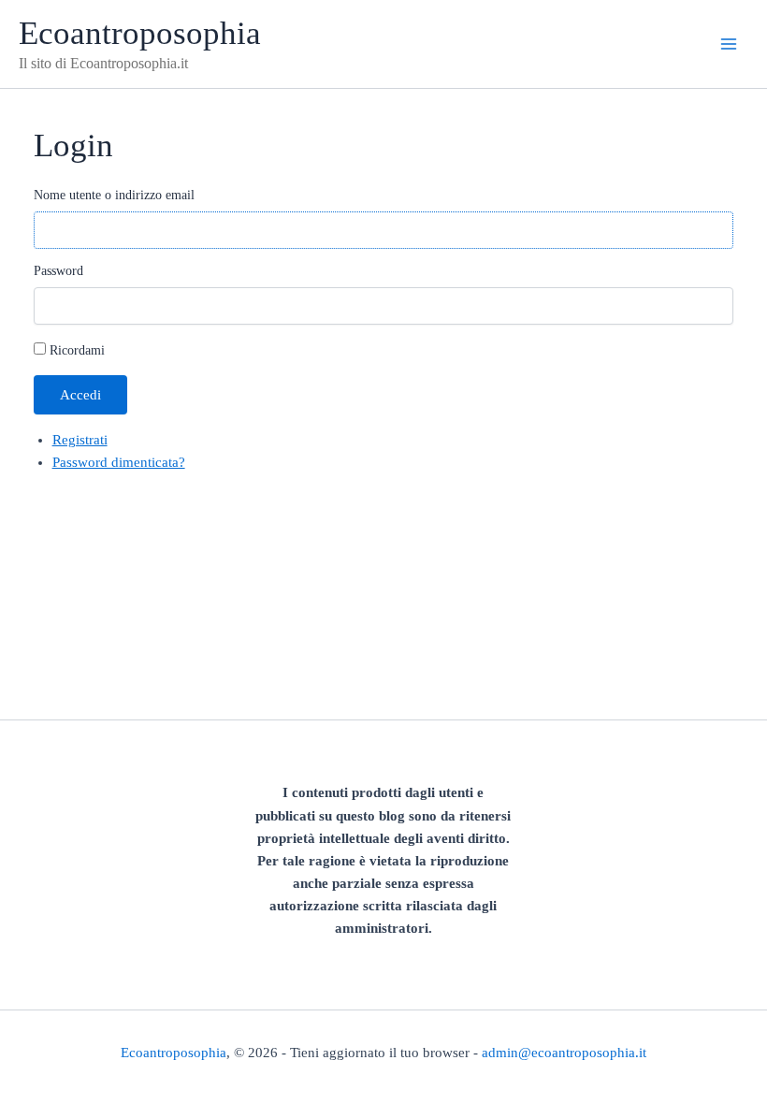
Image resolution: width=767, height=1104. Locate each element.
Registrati (80, 439)
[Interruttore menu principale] (728, 44)
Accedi (80, 394)
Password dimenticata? (118, 462)
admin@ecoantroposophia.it (564, 1052)
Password (58, 271)
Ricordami (77, 350)
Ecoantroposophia (140, 33)
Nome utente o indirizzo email (114, 195)
